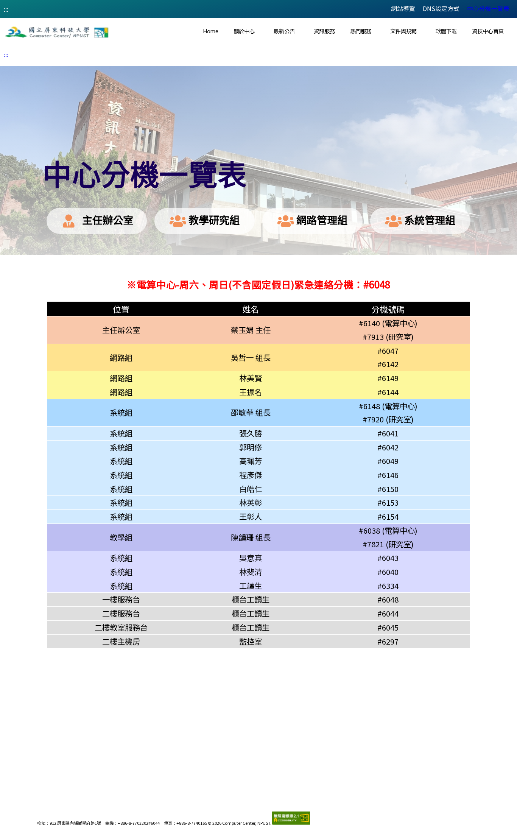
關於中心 (244, 31)
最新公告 (284, 31)
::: (6, 9)
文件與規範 (403, 31)
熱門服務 (360, 31)
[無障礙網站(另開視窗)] (291, 823)
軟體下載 (446, 31)
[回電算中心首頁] (57, 32)
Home (210, 31)
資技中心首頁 (488, 31)
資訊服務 (324, 31)
